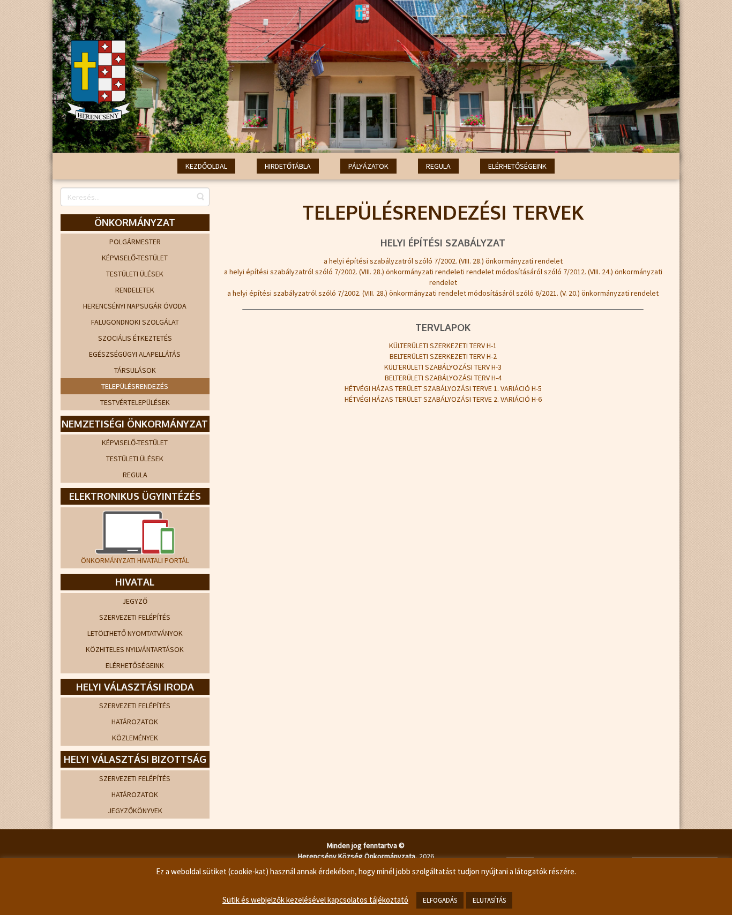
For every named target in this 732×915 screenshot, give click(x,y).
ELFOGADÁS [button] (440, 900)
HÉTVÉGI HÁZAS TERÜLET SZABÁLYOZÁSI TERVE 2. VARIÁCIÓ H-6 (443, 399)
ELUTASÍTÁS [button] (489, 900)
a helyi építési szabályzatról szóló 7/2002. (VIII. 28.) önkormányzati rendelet (443, 261)
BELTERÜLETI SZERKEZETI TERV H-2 (443, 356)
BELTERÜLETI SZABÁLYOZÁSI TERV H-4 (443, 377)
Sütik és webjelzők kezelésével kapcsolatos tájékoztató (315, 900)
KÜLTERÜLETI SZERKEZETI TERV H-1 (443, 345)
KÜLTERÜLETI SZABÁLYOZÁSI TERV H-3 (443, 367)
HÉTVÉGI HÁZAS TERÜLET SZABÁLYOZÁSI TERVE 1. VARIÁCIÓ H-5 (443, 388)
